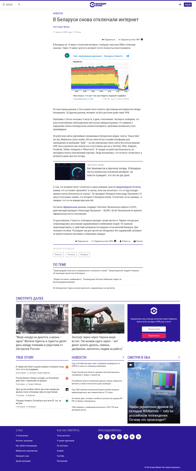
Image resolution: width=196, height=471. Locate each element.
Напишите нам (22, 456)
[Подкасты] (138, 436)
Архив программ (23, 461)
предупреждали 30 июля (128, 187)
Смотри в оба (138, 357)
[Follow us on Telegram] (125, 436)
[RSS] (132, 436)
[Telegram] (180, 5)
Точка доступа (63, 435)
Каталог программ (24, 440)
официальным (70, 207)
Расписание (62, 461)
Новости (58, 13)
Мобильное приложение (27, 450)
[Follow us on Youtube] (113, 436)
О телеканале (22, 435)
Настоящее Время (61, 27)
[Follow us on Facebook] (100, 436)
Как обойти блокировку (26, 445)
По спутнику (62, 445)
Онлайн (60, 450)
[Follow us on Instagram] (119, 436)
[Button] (108, 39)
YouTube (60, 456)
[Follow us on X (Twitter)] (106, 436)
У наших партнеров (65, 440)
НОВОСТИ (79, 357)
